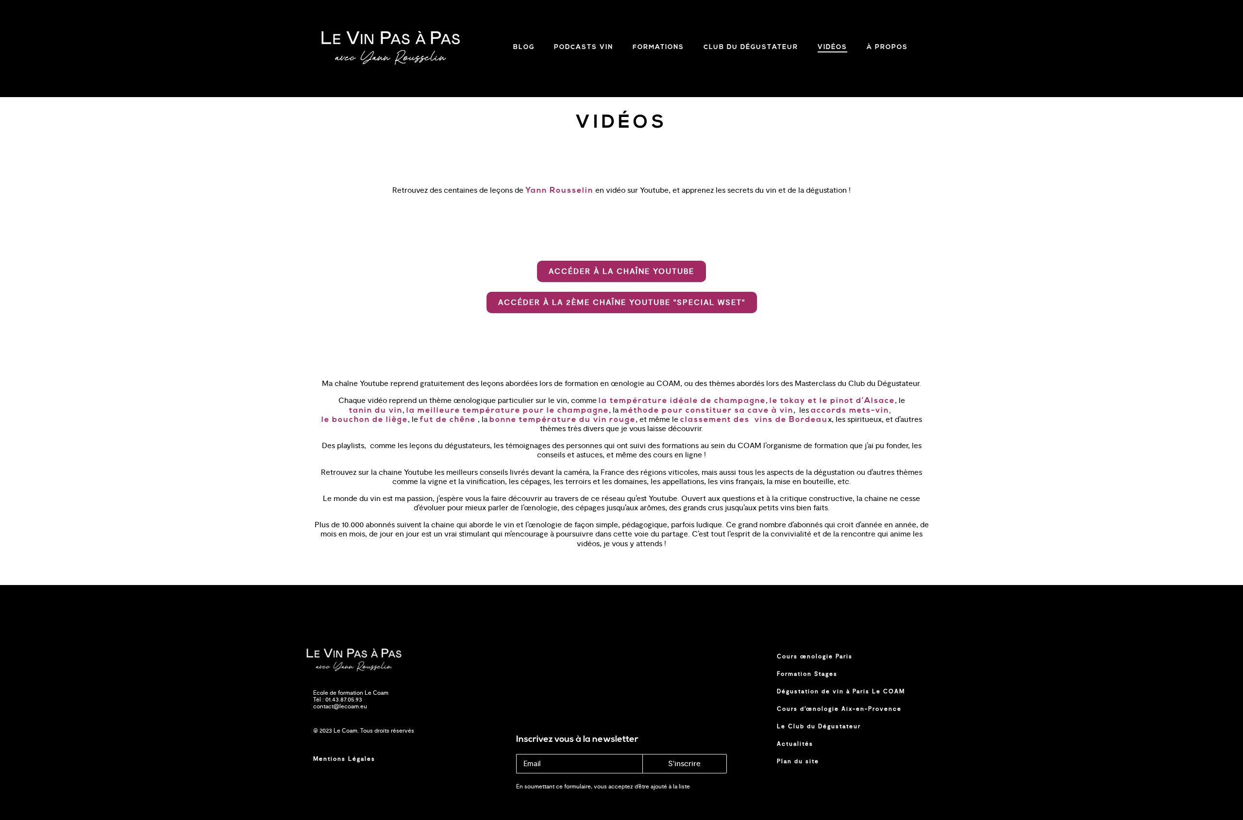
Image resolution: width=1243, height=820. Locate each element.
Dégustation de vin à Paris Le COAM (841, 691)
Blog (524, 47)
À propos (887, 47)
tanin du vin (376, 411)
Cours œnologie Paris (815, 656)
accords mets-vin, (852, 411)
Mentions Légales (344, 759)
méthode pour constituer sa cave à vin (707, 411)
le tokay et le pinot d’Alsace (832, 401)
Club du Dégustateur (751, 47)
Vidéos (832, 47)
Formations (658, 47)
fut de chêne (448, 420)
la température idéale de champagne (682, 401)
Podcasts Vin (583, 47)
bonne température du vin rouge (562, 420)
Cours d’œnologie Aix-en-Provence (839, 709)
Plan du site (798, 761)
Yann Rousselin (559, 191)
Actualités (795, 744)
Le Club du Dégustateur (819, 726)
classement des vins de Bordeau (754, 420)
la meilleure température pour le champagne (507, 411)
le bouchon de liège (364, 420)
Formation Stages (807, 674)
